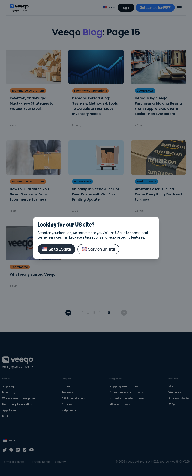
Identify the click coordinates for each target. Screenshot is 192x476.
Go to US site (59, 249)
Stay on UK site (101, 249)
